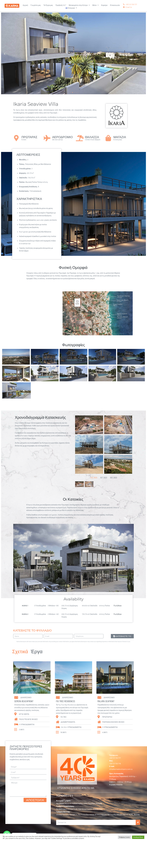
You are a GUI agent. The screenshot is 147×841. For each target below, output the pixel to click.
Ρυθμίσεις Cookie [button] (124, 837)
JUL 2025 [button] (93, 477)
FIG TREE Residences (65, 701)
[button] (4, 53)
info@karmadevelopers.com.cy (120, 769)
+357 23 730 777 (115, 758)
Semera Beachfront (23, 701)
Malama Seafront (105, 701)
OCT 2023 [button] (103, 477)
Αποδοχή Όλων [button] (138, 837)
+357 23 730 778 (115, 763)
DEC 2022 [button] (113, 477)
